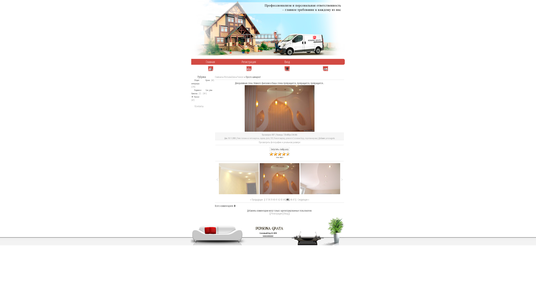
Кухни (208, 80)
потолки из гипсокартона (250, 138)
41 (276, 199)
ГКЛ (272, 138)
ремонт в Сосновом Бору (295, 138)
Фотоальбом (229, 77)
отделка (262, 138)
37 (266, 199)
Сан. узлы (209, 90)
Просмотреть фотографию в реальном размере (279, 142)
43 (282, 199)
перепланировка (311, 138)
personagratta (330, 138)
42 (279, 199)
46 (291, 199)
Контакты (325, 69)
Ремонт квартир (279, 138)
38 (269, 199)
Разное (196, 96)
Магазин (287, 69)
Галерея (210, 69)
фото (268, 138)
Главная (210, 61)
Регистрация (249, 61)
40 (274, 199)
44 (284, 199)
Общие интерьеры (195, 82)
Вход (287, 61)
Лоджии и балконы (196, 92)
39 (271, 199)
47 (294, 199)
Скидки (249, 69)
